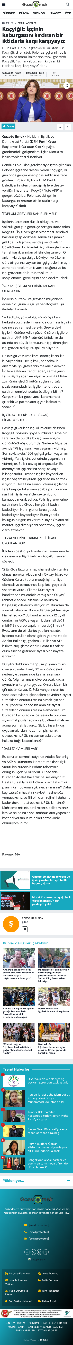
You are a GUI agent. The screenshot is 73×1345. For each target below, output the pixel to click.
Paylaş (10, 126)
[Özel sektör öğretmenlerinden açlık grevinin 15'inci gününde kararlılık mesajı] (54, 1032)
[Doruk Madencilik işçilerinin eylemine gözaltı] (54, 996)
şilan (25, 922)
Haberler (7, 23)
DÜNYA (24, 13)
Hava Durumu (50, 1273)
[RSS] (46, 1252)
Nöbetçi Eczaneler (19, 1273)
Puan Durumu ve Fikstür (17, 1292)
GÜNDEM (9, 13)
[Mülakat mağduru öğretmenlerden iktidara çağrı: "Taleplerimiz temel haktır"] (19, 1032)
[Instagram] (39, 1252)
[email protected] (39, 1225)
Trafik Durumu (50, 1280)
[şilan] (11, 924)
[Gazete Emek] (35, 4)
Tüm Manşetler (50, 1290)
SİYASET (55, 13)
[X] (33, 1252)
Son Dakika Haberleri (20, 1301)
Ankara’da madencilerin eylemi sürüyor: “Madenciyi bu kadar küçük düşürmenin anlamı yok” (18, 974)
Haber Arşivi (49, 1301)
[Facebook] (27, 1252)
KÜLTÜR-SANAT (17, 1326)
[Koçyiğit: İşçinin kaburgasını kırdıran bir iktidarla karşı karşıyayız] (36, 100)
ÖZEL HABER (59, 1323)
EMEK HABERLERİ (27, 23)
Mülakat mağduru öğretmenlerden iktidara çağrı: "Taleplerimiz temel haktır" (17, 1048)
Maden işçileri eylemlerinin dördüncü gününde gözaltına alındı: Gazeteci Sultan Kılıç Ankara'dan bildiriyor (53, 975)
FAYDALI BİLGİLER (47, 1330)
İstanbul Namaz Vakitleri (16, 1282)
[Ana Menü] (3, 4)
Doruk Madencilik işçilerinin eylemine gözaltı (53, 1010)
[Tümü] (68, 1181)
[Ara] (67, 4)
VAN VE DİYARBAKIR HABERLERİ (46, 1326)
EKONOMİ (39, 13)
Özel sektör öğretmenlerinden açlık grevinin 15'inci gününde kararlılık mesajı (52, 1048)
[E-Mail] (25, 929)
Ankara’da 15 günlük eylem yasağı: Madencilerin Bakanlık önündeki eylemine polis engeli (18, 1012)
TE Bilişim (45, 1340)
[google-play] (36, 1260)
